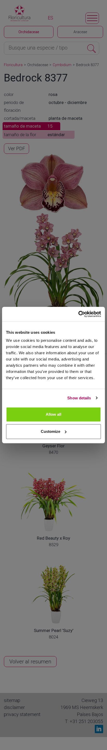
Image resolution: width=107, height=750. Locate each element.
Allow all (53, 414)
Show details (79, 398)
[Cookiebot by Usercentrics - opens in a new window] (78, 314)
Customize (50, 431)
